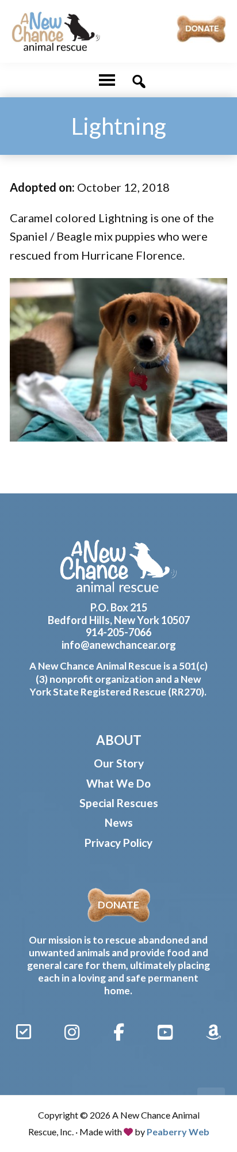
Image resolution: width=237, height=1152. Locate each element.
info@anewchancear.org (119, 644)
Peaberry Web (178, 1131)
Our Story (119, 763)
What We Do (118, 783)
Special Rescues (118, 802)
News (119, 822)
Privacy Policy (118, 842)
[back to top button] (211, 1101)
